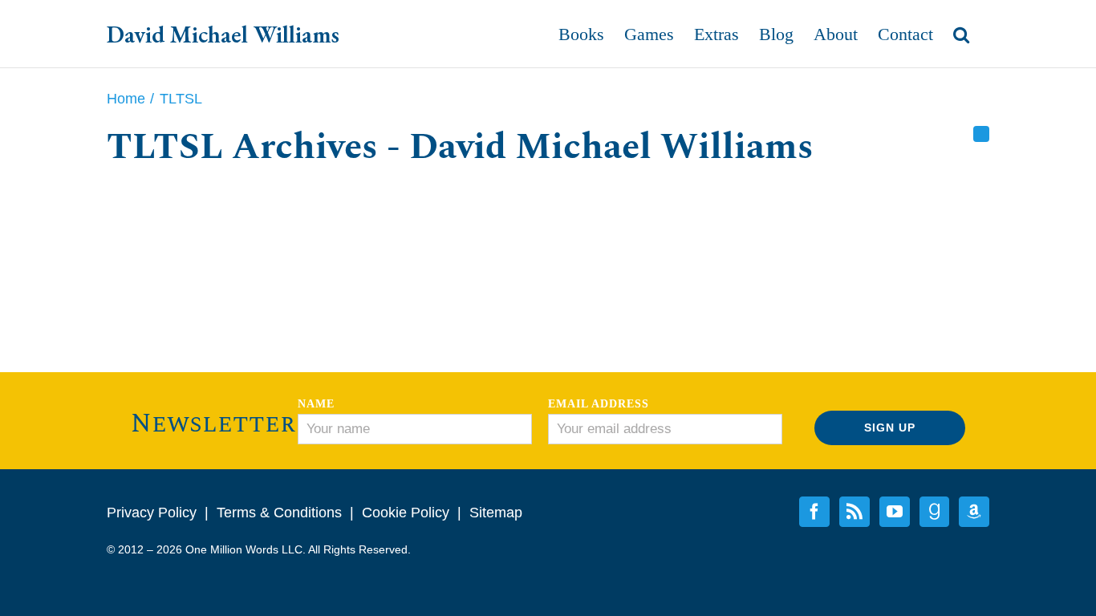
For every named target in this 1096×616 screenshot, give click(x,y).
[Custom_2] (934, 511)
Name (316, 404)
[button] (961, 34)
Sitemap (495, 513)
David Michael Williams (223, 34)
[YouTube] (894, 511)
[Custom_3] (974, 511)
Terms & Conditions (279, 513)
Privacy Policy (152, 513)
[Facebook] (814, 511)
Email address (598, 404)
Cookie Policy (405, 513)
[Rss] (981, 134)
